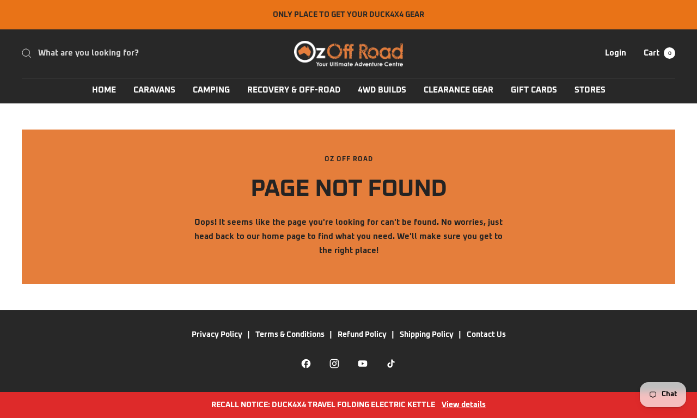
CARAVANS (154, 90)
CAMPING (211, 90)
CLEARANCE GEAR (458, 90)
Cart (657, 53)
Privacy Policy (217, 335)
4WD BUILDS (382, 90)
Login (615, 53)
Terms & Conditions (290, 335)
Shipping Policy (427, 335)
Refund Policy (362, 335)
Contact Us (486, 335)
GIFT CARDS (534, 90)
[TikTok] (391, 363)
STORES (590, 90)
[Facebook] (306, 363)
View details (464, 405)
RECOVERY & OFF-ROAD (293, 90)
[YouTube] (363, 363)
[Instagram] (334, 363)
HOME (104, 90)
